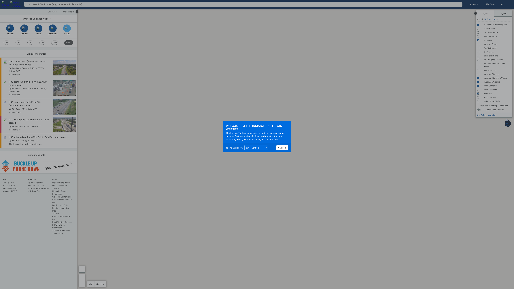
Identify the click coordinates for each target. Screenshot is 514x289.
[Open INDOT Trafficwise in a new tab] (15, 4)
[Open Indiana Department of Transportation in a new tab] (4, 4)
